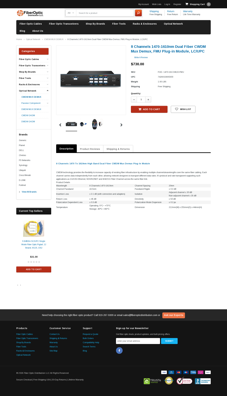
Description (66, 148)
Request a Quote (90, 334)
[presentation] (17, 285)
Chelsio (22, 155)
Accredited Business (203, 380)
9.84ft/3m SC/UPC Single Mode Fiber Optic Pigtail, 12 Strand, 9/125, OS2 (33, 244)
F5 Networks (24, 160)
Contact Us (54, 334)
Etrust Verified (152, 380)
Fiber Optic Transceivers (64, 23)
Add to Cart (34, 269)
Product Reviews (90, 149)
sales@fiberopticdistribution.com (140, 315)
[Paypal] (208, 372)
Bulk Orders (88, 338)
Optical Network (173, 23)
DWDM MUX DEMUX (31, 109)
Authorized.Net (169, 380)
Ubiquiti (22, 170)
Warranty (188, 11)
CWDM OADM (28, 115)
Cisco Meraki (25, 175)
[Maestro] (186, 372)
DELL (21, 150)
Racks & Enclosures (145, 23)
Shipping (154, 11)
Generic (22, 140)
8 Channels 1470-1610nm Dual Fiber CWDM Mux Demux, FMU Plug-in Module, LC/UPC (107, 39)
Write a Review (141, 57)
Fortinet (22, 185)
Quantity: (136, 93)
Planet (22, 145)
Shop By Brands (95, 23)
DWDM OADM (28, 122)
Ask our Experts (173, 315)
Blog (22, 31)
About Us (37, 31)
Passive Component (30, 103)
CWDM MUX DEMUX (53, 39)
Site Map (53, 351)
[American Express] (193, 372)
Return (170, 11)
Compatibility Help (91, 342)
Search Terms (89, 347)
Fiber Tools (119, 23)
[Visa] (164, 372)
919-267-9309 (106, 315)
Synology (23, 165)
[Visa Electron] (171, 372)
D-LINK (22, 180)
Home (19, 39)
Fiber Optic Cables (31, 23)
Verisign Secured (184, 380)
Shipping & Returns (118, 149)
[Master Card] (178, 372)
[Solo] (200, 372)
